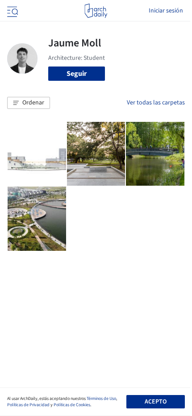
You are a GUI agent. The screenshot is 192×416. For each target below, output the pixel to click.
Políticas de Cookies (72, 405)
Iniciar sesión (166, 11)
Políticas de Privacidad (28, 405)
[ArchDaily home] (95, 11)
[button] (28, 103)
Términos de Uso (101, 398)
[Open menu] (11, 10)
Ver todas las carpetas (156, 102)
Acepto (156, 401)
